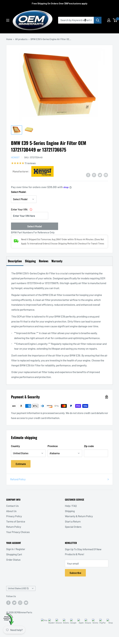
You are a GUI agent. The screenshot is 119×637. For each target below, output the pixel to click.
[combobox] (76, 20)
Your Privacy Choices (18, 531)
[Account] (108, 20)
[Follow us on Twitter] (14, 602)
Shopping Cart (14, 554)
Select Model (34, 226)
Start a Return (73, 521)
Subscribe (75, 572)
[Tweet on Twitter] (100, 174)
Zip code (89, 446)
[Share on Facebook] (88, 174)
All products (21, 39)
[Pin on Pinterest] (94, 174)
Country (15, 446)
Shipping (70, 511)
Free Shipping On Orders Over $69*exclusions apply (59, 3)
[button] (85, 20)
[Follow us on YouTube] (26, 602)
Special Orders (73, 526)
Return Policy (13, 526)
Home (9, 39)
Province (53, 446)
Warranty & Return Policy (79, 516)
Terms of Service (15, 521)
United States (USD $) (18, 588)
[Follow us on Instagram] (20, 602)
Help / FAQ (71, 505)
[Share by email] (106, 174)
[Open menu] (7, 20)
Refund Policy (18, 479)
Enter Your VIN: (19, 209)
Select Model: (18, 191)
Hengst (15, 157)
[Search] (97, 20)
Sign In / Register (15, 549)
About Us (11, 511)
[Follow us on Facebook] (8, 602)
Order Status (13, 559)
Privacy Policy (14, 516)
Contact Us (12, 505)
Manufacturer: (21, 171)
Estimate (21, 463)
